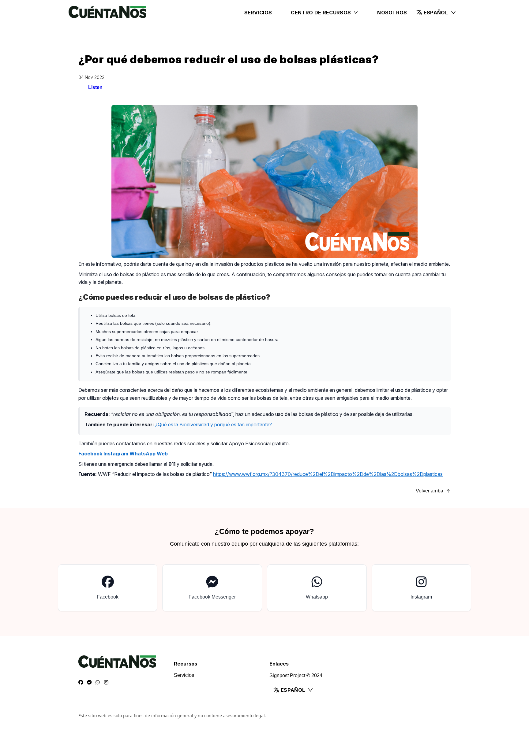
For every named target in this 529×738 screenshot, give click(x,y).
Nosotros (392, 12)
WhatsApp (143, 454)
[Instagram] (106, 683)
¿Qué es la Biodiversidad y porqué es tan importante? (213, 424)
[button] (436, 12)
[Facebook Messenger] (89, 683)
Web (162, 454)
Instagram (115, 454)
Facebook (90, 454)
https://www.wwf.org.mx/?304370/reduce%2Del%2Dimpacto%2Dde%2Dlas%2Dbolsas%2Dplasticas (328, 474)
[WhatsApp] (97, 683)
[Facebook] (80, 683)
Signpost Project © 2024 (295, 675)
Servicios (258, 12)
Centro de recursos (321, 12)
